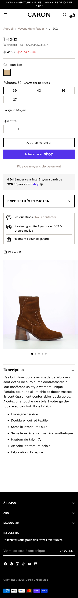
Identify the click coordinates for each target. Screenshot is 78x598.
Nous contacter (45, 217)
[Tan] (7, 72)
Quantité (10, 121)
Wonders (10, 45)
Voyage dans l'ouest (31, 29)
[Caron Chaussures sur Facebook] (5, 564)
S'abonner (67, 550)
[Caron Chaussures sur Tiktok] (23, 564)
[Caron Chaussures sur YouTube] (29, 564)
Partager (14, 252)
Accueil (8, 29)
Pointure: (12, 83)
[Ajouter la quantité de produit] (7, 129)
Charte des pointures (37, 82)
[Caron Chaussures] (39, 15)
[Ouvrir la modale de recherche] (64, 14)
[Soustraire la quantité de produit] (18, 129)
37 (15, 99)
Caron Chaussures (37, 579)
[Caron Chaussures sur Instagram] (17, 564)
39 (15, 90)
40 (39, 90)
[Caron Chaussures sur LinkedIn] (35, 564)
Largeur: (14, 110)
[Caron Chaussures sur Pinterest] (11, 564)
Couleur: (12, 65)
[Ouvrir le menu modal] (5, 14)
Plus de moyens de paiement (39, 166)
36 (63, 90)
